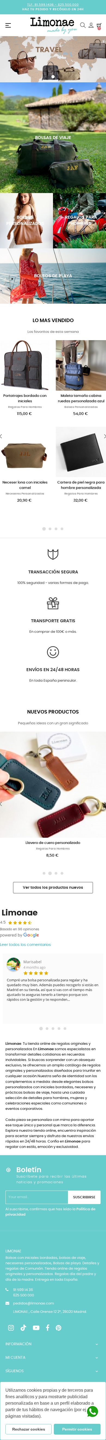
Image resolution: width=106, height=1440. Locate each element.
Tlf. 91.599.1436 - (42, 4)
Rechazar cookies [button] (28, 1429)
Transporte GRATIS (53, 621)
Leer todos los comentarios (25, 945)
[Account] (91, 25)
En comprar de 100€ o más (52, 632)
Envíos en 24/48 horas (53, 670)
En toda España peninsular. (53, 680)
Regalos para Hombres (25, 407)
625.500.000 (68, 4)
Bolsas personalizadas (81, 407)
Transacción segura (53, 572)
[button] (43, 1417)
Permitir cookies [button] (77, 1429)
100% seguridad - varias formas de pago (52, 583)
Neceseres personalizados (25, 493)
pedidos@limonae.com (33, 1303)
